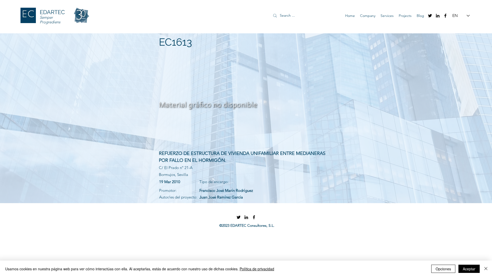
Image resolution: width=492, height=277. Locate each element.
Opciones (443, 268)
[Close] (486, 269)
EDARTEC (52, 12)
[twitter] (430, 15)
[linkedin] (437, 15)
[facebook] (445, 15)
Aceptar (469, 268)
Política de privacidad (257, 268)
